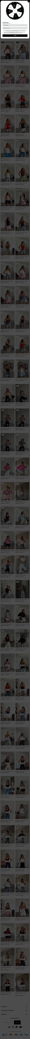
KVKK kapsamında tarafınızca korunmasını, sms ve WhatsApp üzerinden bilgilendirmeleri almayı (14, 32)
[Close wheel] (29, 1)
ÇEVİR (15, 35)
